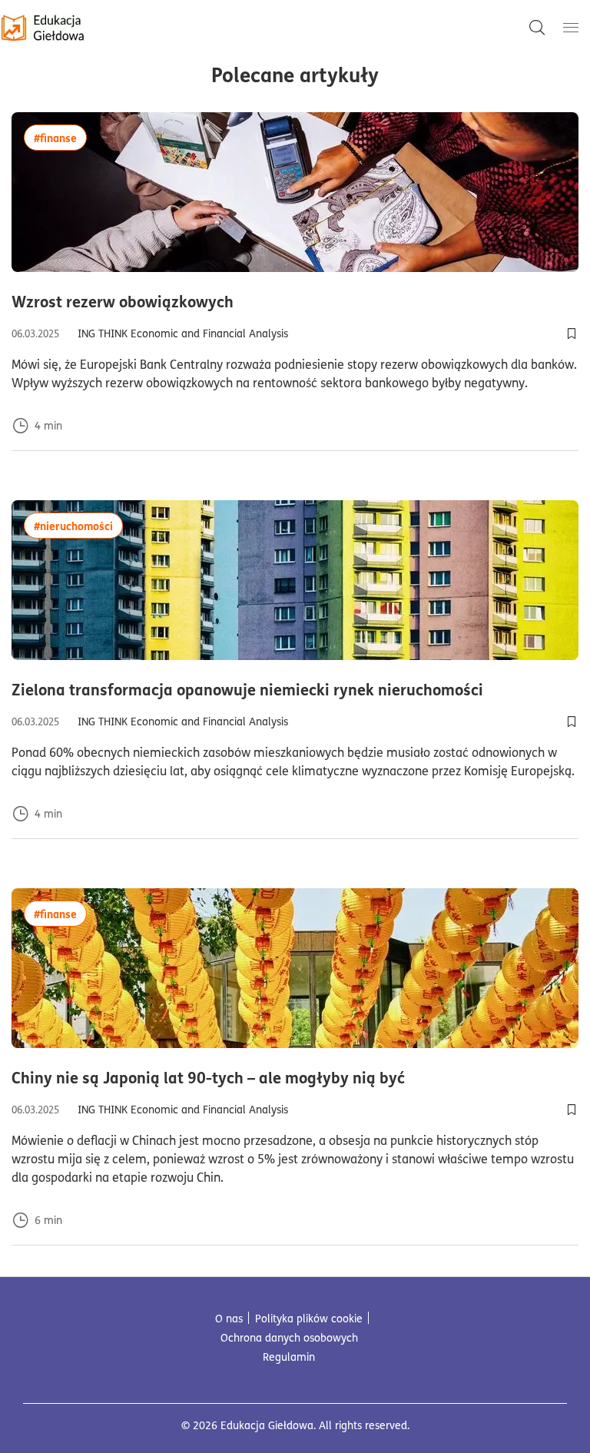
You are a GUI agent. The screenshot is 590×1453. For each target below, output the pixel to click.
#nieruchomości (78, 525)
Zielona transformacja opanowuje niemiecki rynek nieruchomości (295, 689)
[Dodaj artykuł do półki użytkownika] (571, 333)
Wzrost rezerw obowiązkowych (202, 301)
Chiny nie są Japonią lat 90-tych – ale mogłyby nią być (287, 1077)
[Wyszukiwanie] (537, 27)
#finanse (60, 137)
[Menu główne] (570, 27)
